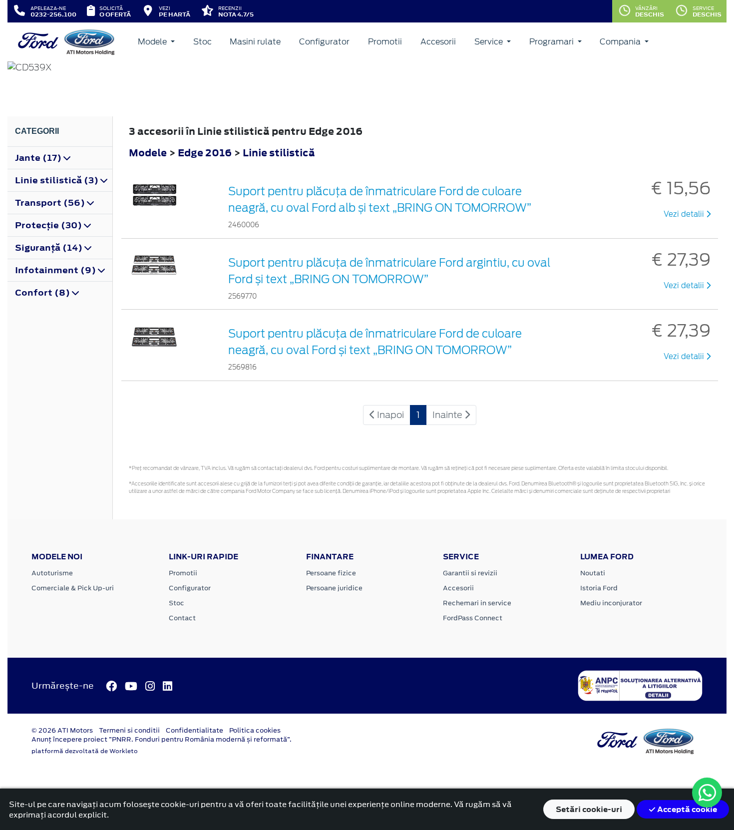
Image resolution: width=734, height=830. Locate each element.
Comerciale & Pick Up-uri (72, 588)
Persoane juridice (334, 588)
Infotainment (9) (56, 270)
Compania (621, 41)
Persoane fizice (331, 573)
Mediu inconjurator (611, 603)
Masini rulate (255, 41)
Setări (589, 809)
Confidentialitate (194, 730)
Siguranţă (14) (49, 248)
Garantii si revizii (470, 573)
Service (489, 41)
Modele (153, 41)
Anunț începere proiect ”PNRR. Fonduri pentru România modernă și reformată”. (161, 739)
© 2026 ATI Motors (62, 730)
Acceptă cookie (686, 809)
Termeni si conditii (129, 730)
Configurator (324, 41)
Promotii (385, 41)
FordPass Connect (472, 618)
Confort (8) (43, 293)
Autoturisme (52, 573)
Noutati (592, 573)
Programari (552, 41)
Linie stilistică (279, 152)
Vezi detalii (685, 214)
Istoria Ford (599, 588)
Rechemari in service (477, 603)
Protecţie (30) (49, 225)
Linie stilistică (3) (57, 180)
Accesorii (438, 41)
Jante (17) (39, 158)
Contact (182, 618)
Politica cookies (255, 730)
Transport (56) (51, 203)
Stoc (202, 41)
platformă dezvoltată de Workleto (84, 751)
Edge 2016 (205, 152)
